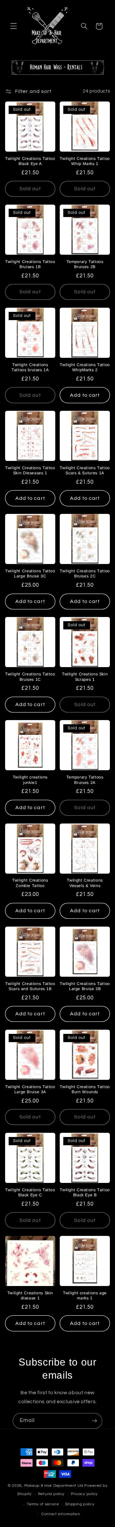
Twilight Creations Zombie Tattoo (30, 883)
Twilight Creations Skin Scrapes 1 (85, 676)
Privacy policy (84, 1494)
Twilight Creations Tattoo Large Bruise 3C (30, 573)
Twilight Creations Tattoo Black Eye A (30, 161)
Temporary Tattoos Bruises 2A (84, 780)
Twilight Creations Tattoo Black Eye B (85, 1192)
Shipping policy (79, 1504)
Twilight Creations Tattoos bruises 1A (30, 367)
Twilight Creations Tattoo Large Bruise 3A (30, 1089)
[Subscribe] (94, 1421)
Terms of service (43, 1504)
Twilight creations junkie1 (30, 780)
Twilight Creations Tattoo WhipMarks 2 (85, 367)
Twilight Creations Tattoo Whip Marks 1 (85, 161)
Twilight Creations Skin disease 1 (30, 1295)
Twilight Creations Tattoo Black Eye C (30, 1192)
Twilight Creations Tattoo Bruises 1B (30, 264)
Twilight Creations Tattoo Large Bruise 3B (85, 986)
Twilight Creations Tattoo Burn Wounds (85, 1089)
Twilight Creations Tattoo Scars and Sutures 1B (30, 986)
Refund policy (51, 1494)
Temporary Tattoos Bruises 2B (84, 264)
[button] (13, 26)
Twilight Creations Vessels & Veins (85, 883)
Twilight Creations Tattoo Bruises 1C (30, 676)
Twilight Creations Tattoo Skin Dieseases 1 (30, 470)
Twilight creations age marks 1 (85, 1295)
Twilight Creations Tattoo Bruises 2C (85, 573)
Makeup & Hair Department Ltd (54, 1485)
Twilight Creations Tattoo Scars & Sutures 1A (85, 470)
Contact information (60, 1514)
